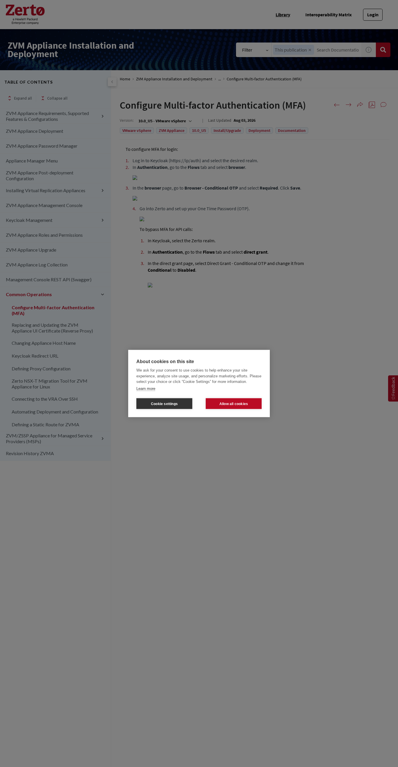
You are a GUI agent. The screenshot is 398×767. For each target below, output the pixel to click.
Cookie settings (164, 404)
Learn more (145, 388)
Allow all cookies (233, 404)
